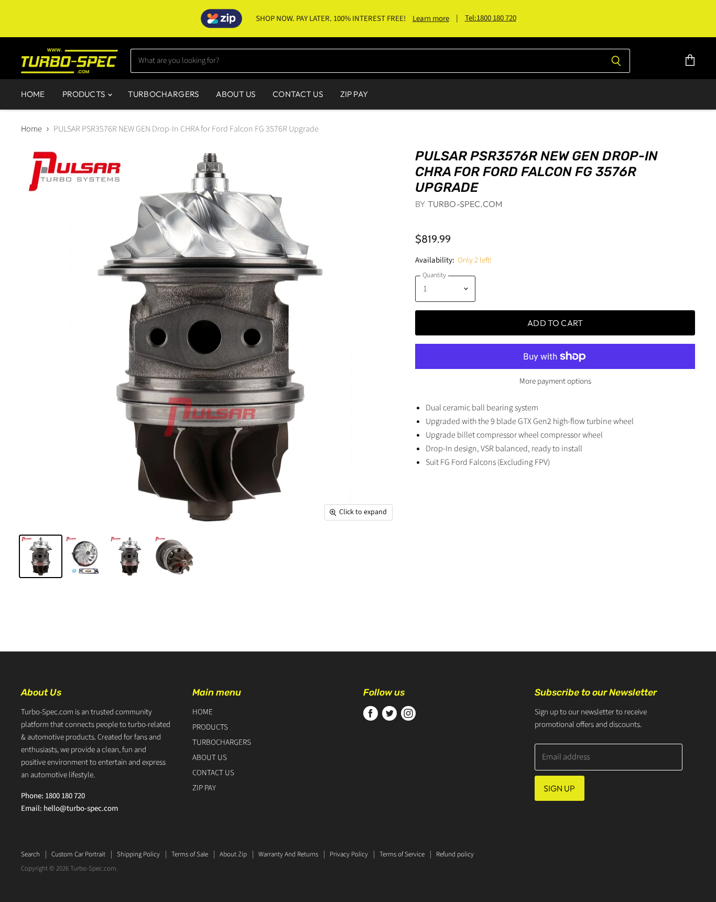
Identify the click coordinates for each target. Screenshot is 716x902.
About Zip (233, 854)
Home (31, 129)
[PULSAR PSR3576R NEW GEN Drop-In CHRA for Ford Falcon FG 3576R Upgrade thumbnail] (40, 556)
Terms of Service (402, 854)
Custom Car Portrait (78, 854)
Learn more (431, 18)
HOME (33, 94)
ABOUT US (235, 94)
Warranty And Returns (288, 854)
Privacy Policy (349, 854)
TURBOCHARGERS (163, 94)
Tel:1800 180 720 (490, 18)
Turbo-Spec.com (465, 204)
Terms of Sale (189, 854)
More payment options (555, 381)
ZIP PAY (354, 94)
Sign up (560, 788)
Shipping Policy (138, 854)
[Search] (616, 61)
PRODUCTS (84, 94)
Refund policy (455, 854)
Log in (675, 94)
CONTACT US (298, 94)
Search (30, 854)
